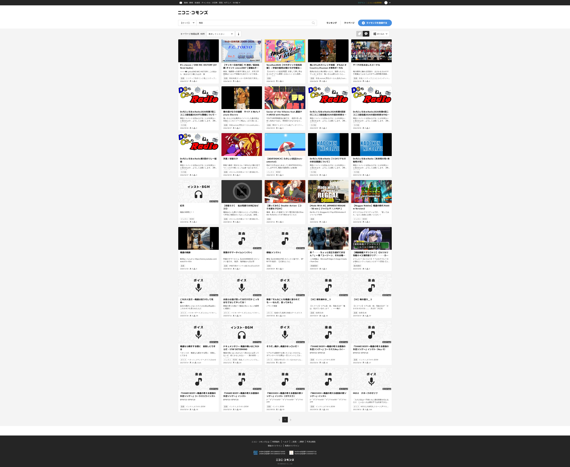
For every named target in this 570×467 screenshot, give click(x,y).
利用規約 (276, 442)
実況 (221, 2)
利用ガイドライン (292, 446)
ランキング (331, 22)
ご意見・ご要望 (297, 442)
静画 (191, 2)
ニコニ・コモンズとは (260, 442)
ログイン (361, 2)
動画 (186, 2)
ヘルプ (285, 442)
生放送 (197, 2)
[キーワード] (366, 34)
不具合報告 (311, 442)
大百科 (214, 2)
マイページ (349, 22)
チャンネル (206, 2)
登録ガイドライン (275, 446)
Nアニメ (227, 2)
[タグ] (359, 34)
